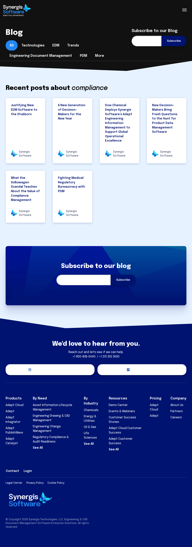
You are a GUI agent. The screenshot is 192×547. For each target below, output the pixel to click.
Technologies (33, 45)
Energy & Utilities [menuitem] (90, 418)
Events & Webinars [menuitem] (122, 411)
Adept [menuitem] (10, 411)
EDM (55, 45)
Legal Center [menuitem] (14, 483)
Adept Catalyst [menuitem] (12, 441)
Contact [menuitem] (12, 471)
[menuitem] (158, 470)
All (12, 45)
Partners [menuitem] (176, 411)
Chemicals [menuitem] (91, 410)
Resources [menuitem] (118, 398)
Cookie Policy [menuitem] (55, 483)
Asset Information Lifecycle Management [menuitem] (52, 407)
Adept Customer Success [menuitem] (121, 441)
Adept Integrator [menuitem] (13, 420)
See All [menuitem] (38, 447)
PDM (83, 55)
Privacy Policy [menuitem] (35, 483)
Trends (73, 45)
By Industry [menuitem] (91, 401)
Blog (14, 33)
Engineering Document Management (41, 55)
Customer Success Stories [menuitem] (122, 420)
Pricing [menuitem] (155, 398)
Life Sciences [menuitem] (90, 435)
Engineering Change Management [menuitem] (47, 429)
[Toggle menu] (184, 9)
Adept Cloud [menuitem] (14, 405)
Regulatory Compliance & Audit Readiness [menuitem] (51, 439)
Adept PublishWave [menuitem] (14, 430)
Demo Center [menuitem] (118, 405)
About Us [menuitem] (176, 405)
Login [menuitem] (28, 471)
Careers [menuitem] (176, 417)
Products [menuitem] (14, 398)
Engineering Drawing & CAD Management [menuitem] (51, 418)
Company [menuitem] (178, 398)
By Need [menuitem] (40, 398)
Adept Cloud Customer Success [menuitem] (125, 430)
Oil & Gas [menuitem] (90, 427)
